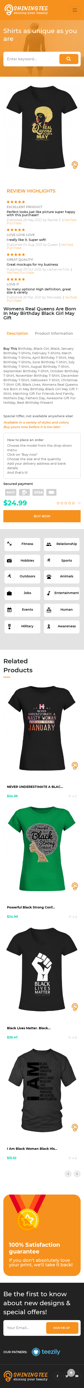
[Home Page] (26, 10)
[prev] (68, 1173)
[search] (68, 59)
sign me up (62, 1328)
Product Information (54, 333)
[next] (77, 1173)
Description (17, 333)
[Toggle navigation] (74, 10)
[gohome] (71, 1373)
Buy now (42, 516)
